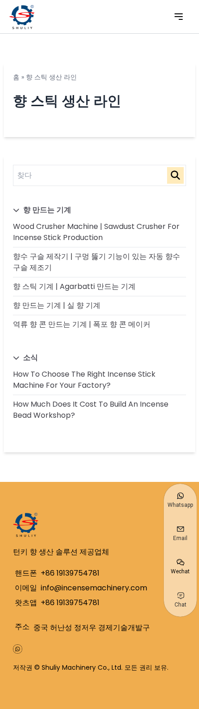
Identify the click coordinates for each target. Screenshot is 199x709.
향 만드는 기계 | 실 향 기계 (56, 305)
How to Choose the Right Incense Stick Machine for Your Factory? (84, 380)
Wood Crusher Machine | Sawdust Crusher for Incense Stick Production (96, 232)
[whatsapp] (17, 649)
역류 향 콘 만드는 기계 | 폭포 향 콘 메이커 (81, 324)
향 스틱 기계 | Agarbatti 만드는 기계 (74, 286)
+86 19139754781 (70, 573)
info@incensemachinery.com (94, 588)
